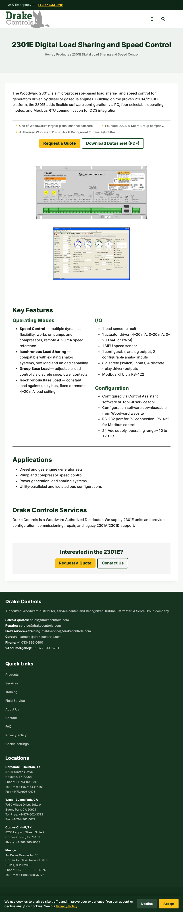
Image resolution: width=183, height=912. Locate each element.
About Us (12, 709)
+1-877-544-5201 (50, 5)
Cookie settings (17, 744)
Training (11, 692)
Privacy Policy (16, 735)
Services (11, 683)
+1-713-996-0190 (30, 642)
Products (12, 674)
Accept (168, 904)
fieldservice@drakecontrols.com (66, 631)
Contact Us (113, 563)
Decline (147, 904)
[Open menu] (173, 18)
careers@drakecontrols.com (40, 636)
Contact (11, 718)
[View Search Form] (163, 19)
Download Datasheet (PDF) (112, 143)
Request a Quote (59, 143)
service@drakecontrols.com (40, 625)
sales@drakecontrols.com (49, 620)
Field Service (15, 700)
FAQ (8, 726)
